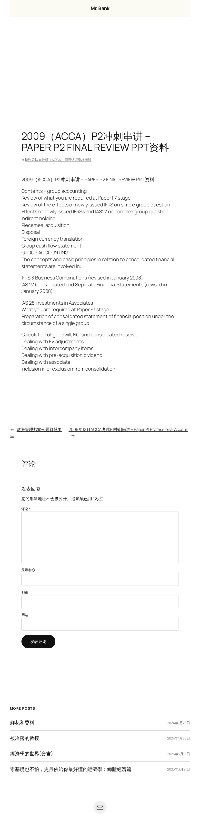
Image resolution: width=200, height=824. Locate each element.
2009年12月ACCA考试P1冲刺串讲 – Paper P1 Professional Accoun (128, 429)
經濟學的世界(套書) (31, 753)
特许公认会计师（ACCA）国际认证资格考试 (58, 159)
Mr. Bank (100, 8)
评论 (25, 508)
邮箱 (24, 592)
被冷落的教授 (24, 738)
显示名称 (28, 569)
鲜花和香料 (22, 722)
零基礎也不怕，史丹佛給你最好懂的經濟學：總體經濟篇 (70, 769)
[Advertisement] (100, 68)
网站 (24, 614)
